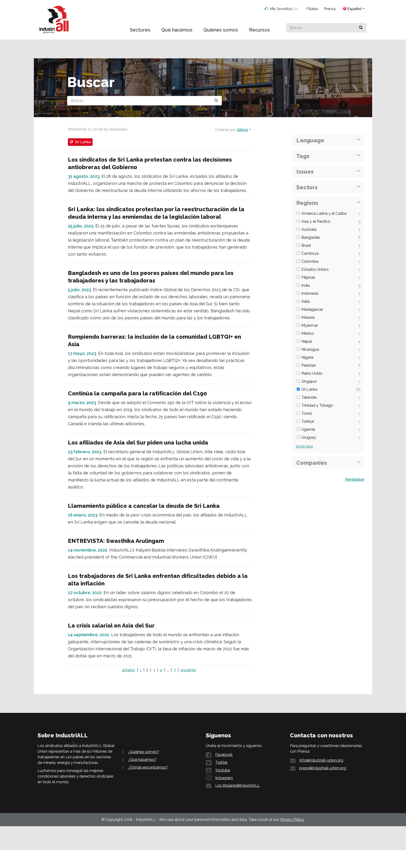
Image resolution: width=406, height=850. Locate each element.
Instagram (224, 778)
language (310, 140)
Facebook (224, 754)
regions (307, 202)
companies (311, 462)
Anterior (128, 670)
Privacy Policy (292, 819)
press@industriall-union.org (322, 768)
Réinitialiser (355, 479)
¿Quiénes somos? (143, 752)
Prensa (330, 9)
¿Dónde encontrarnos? (148, 767)
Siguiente (188, 670)
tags (302, 156)
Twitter (221, 762)
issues (305, 171)
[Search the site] (216, 100)
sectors (307, 187)
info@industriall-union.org (321, 760)
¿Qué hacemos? (142, 759)
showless (304, 446)
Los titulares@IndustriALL (237, 785)
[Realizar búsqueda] (361, 28)
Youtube (222, 770)
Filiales (312, 9)
